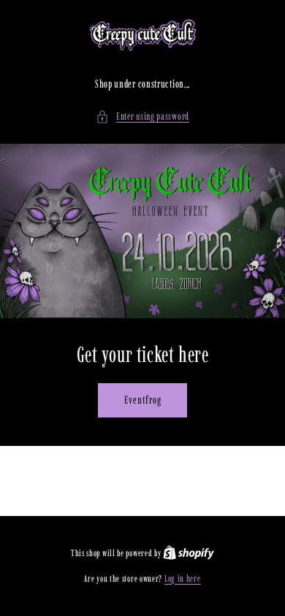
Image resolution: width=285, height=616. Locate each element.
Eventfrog (143, 400)
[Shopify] (188, 552)
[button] (142, 116)
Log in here (182, 578)
